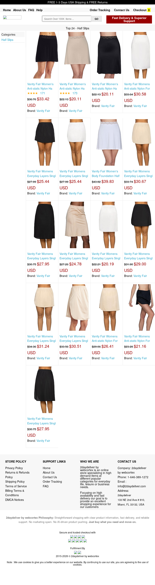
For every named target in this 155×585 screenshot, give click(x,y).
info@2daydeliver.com (132, 486)
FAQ (31, 10)
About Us (19, 10)
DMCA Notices (14, 500)
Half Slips (7, 40)
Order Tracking (100, 10)
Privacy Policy (14, 468)
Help (39, 10)
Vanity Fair (43, 111)
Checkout (140, 10)
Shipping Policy (15, 481)
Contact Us (121, 10)
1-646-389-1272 (138, 477)
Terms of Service (16, 486)
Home (7, 10)
